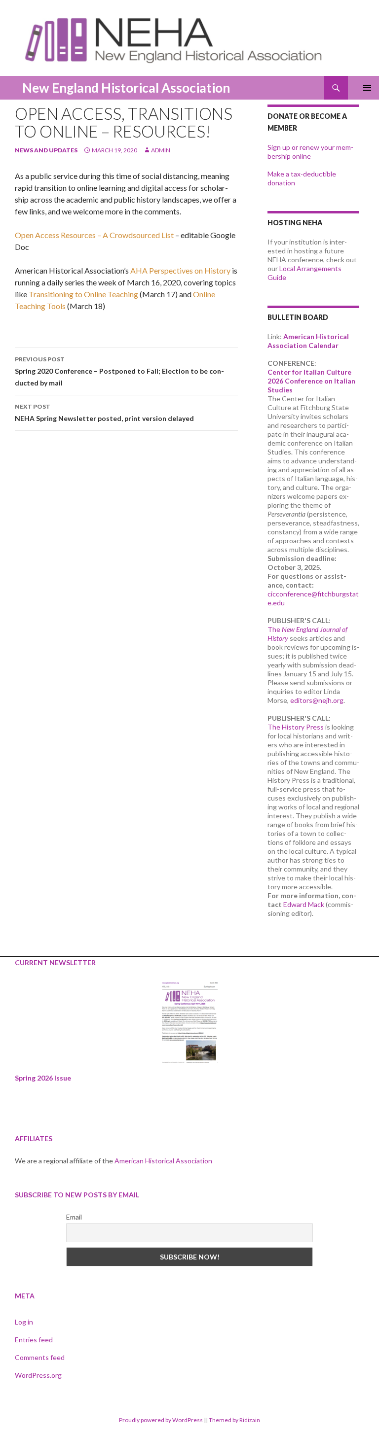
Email (74, 1217)
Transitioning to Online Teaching (83, 294)
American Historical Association (163, 1160)
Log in (24, 1322)
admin (160, 150)
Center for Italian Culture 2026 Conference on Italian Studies (311, 381)
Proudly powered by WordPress (161, 1420)
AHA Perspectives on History (180, 270)
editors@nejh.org (316, 700)
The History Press (295, 727)
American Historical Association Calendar (308, 340)
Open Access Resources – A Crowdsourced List (94, 235)
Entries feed (34, 1339)
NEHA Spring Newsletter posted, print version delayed (104, 412)
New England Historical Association (126, 88)
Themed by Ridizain (234, 1420)
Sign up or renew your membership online (310, 151)
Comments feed (40, 1357)
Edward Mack (303, 904)
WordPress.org (38, 1375)
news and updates (46, 150)
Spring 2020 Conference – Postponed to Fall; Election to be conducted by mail (119, 371)
